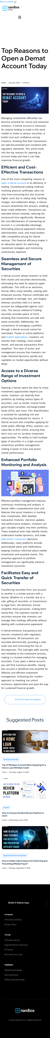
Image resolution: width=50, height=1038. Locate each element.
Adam (4, 772)
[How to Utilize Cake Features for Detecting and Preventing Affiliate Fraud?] (25, 837)
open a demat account (13, 182)
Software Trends (10, 759)
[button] (19, 17)
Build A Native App (18, 902)
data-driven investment (14, 539)
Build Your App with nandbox (28, 699)
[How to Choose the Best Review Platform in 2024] (25, 789)
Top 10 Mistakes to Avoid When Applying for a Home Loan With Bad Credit (24, 766)
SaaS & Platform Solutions (15, 855)
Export (6, 807)
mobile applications (17, 337)
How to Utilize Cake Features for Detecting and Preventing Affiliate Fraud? (24, 862)
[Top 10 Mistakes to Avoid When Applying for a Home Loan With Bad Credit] (25, 741)
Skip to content (7, 1)
